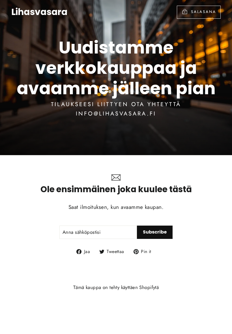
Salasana (203, 11)
